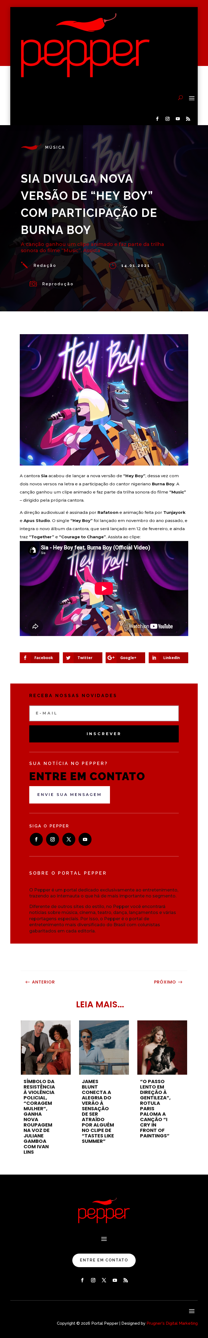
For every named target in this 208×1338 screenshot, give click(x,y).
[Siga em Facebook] (157, 119)
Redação (45, 265)
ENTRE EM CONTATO (104, 1260)
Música (55, 147)
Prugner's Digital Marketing (172, 1323)
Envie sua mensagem (69, 794)
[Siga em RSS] (188, 119)
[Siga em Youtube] (178, 119)
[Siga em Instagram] (168, 119)
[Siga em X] (68, 839)
